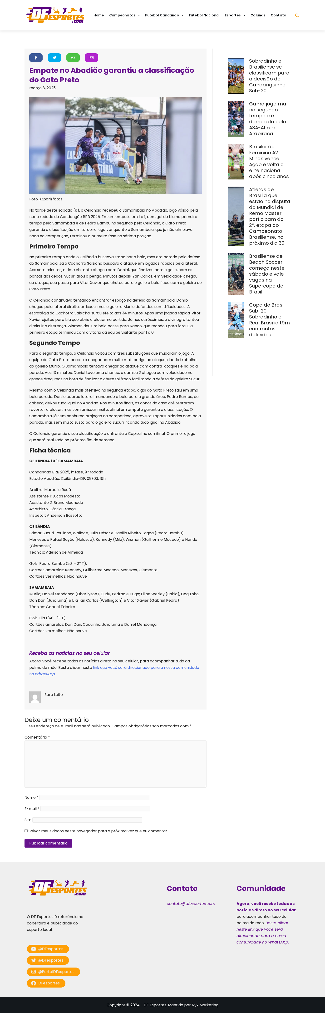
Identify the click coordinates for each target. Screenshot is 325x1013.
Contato (278, 15)
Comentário (37, 737)
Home (99, 15)
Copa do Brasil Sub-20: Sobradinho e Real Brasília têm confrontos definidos (269, 320)
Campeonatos (122, 15)
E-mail (32, 808)
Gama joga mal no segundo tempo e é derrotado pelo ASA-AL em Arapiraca (268, 118)
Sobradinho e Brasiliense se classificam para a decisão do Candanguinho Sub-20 (269, 76)
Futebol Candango (162, 15)
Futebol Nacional (204, 15)
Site (28, 820)
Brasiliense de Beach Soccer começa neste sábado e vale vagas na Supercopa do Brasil (267, 274)
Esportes (233, 15)
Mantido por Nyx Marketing (193, 1005)
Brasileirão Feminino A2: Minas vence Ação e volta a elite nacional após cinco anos (269, 161)
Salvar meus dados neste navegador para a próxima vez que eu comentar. (98, 831)
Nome (32, 797)
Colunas (258, 15)
